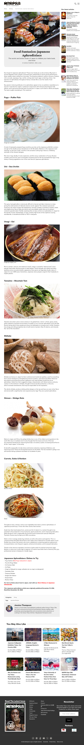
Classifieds (43, 715)
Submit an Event (33, 703)
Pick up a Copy (33, 717)
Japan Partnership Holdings (48, 710)
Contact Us (44, 709)
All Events (31, 701)
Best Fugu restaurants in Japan (22, 561)
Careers (43, 703)
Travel (30, 713)
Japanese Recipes (14, 600)
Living (30, 709)
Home (5, 9)
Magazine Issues (33, 715)
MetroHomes (44, 713)
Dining (11, 9)
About (42, 701)
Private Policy (52, 742)
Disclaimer (45, 742)
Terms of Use (60, 742)
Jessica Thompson (29, 63)
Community (32, 711)
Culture (31, 705)
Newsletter (32, 719)
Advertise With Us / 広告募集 (47, 706)
